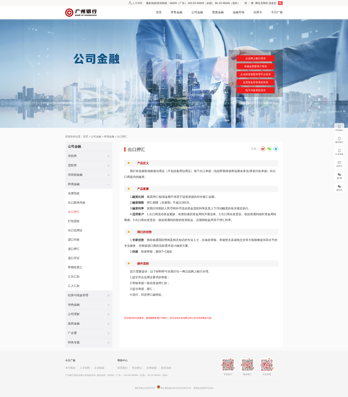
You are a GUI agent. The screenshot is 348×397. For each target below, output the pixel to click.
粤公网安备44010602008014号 (176, 388)
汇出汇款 (74, 276)
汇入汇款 (74, 285)
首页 (159, 12)
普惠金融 (218, 12)
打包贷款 (74, 221)
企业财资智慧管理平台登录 (255, 74)
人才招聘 (137, 3)
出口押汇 (122, 136)
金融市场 (238, 12)
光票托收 (74, 193)
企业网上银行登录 (255, 58)
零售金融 (176, 12)
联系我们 (122, 367)
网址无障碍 (262, 3)
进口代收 (74, 239)
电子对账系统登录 (255, 90)
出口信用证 (75, 230)
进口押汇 (74, 248)
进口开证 (74, 258)
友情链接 (151, 367)
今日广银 (277, 12)
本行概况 (70, 367)
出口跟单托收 (76, 202)
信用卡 (257, 12)
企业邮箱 (99, 367)
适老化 (272, 3)
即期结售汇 (75, 267)
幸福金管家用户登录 (255, 66)
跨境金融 (109, 136)
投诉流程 (166, 367)
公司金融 (197, 12)
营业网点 (137, 367)
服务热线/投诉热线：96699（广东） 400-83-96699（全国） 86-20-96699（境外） (193, 3)
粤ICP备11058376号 (145, 388)
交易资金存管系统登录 (255, 82)
